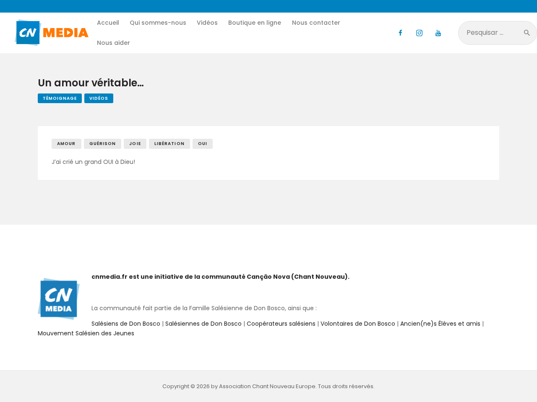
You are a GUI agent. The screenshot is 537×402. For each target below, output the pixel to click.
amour (66, 143)
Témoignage (60, 98)
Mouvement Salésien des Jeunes (86, 333)
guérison (102, 143)
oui (202, 143)
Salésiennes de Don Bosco (203, 323)
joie (135, 143)
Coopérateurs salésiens (281, 323)
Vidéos (98, 98)
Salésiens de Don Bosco (125, 323)
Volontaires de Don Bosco (357, 323)
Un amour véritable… (91, 83)
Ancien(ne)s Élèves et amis (440, 323)
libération (169, 143)
